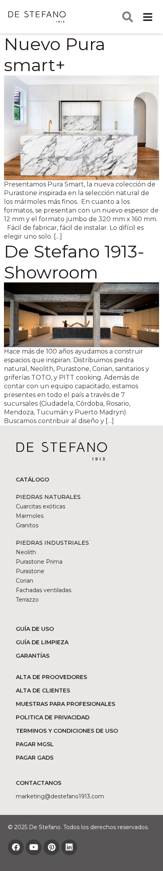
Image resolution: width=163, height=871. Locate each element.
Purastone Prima (39, 561)
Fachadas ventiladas (43, 590)
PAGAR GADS (34, 757)
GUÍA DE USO (35, 628)
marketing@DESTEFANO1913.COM (60, 796)
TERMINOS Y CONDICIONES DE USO (67, 730)
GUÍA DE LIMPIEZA (42, 642)
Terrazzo (27, 599)
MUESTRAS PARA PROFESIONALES (65, 703)
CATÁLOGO (32, 479)
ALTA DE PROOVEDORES (51, 677)
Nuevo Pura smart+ (54, 54)
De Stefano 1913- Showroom (74, 262)
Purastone (30, 571)
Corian (24, 580)
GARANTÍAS (32, 655)
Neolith (26, 552)
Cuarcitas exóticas (40, 506)
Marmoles (30, 515)
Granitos (27, 525)
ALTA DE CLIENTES (43, 690)
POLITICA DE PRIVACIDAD (52, 717)
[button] (148, 16)
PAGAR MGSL (35, 744)
